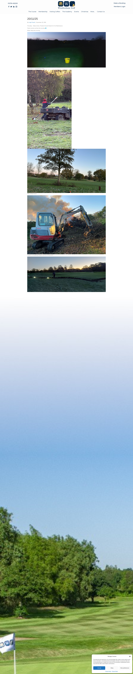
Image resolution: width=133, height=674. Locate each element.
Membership (42, 11)
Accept (99, 668)
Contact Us (101, 11)
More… (92, 11)
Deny (112, 668)
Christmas (84, 11)
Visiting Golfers (55, 11)
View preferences (124, 668)
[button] (130, 656)
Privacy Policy (108, 671)
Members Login (119, 6)
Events (76, 11)
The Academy (67, 11)
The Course (32, 11)
